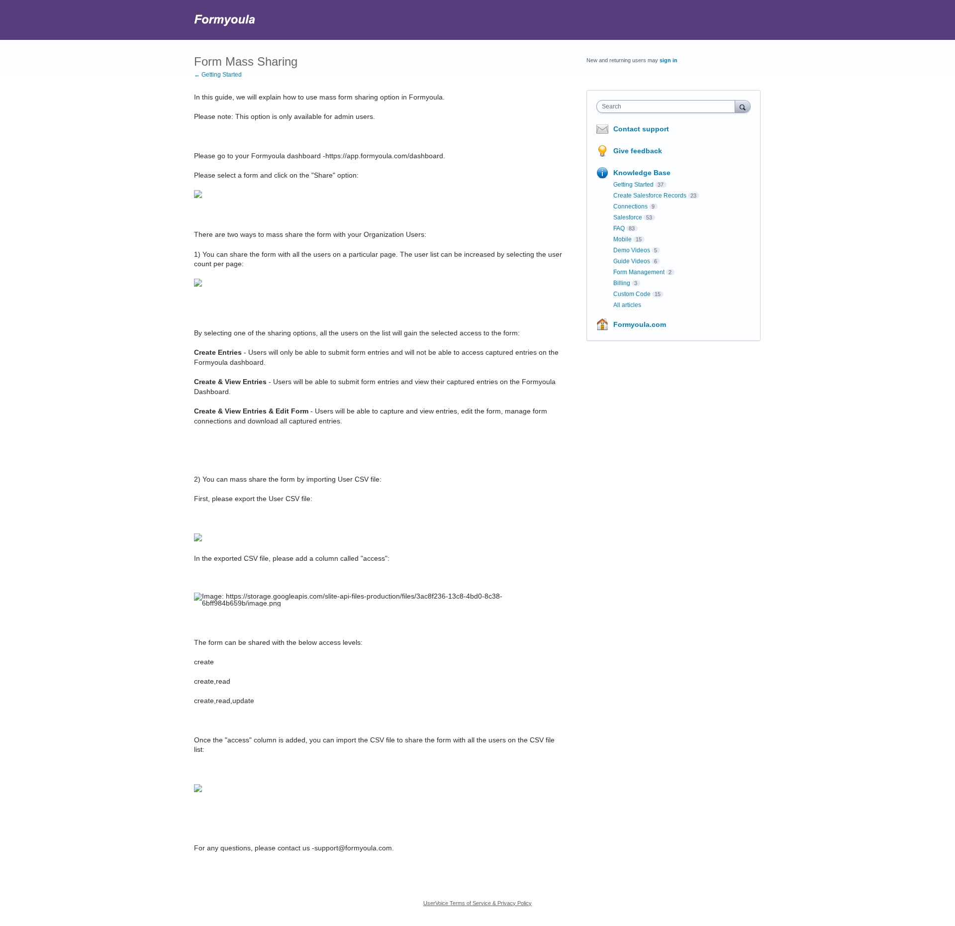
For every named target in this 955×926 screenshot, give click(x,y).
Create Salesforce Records (649, 195)
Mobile (622, 239)
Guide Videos (631, 261)
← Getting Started (218, 74)
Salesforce (627, 217)
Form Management (639, 272)
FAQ (619, 228)
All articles (627, 305)
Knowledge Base (641, 173)
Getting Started (633, 184)
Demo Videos (631, 250)
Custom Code (632, 294)
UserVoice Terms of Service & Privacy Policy (477, 903)
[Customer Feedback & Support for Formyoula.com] (225, 19)
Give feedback (637, 151)
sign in (668, 60)
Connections (630, 206)
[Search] (743, 106)
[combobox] (668, 106)
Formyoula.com (639, 324)
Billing (621, 283)
